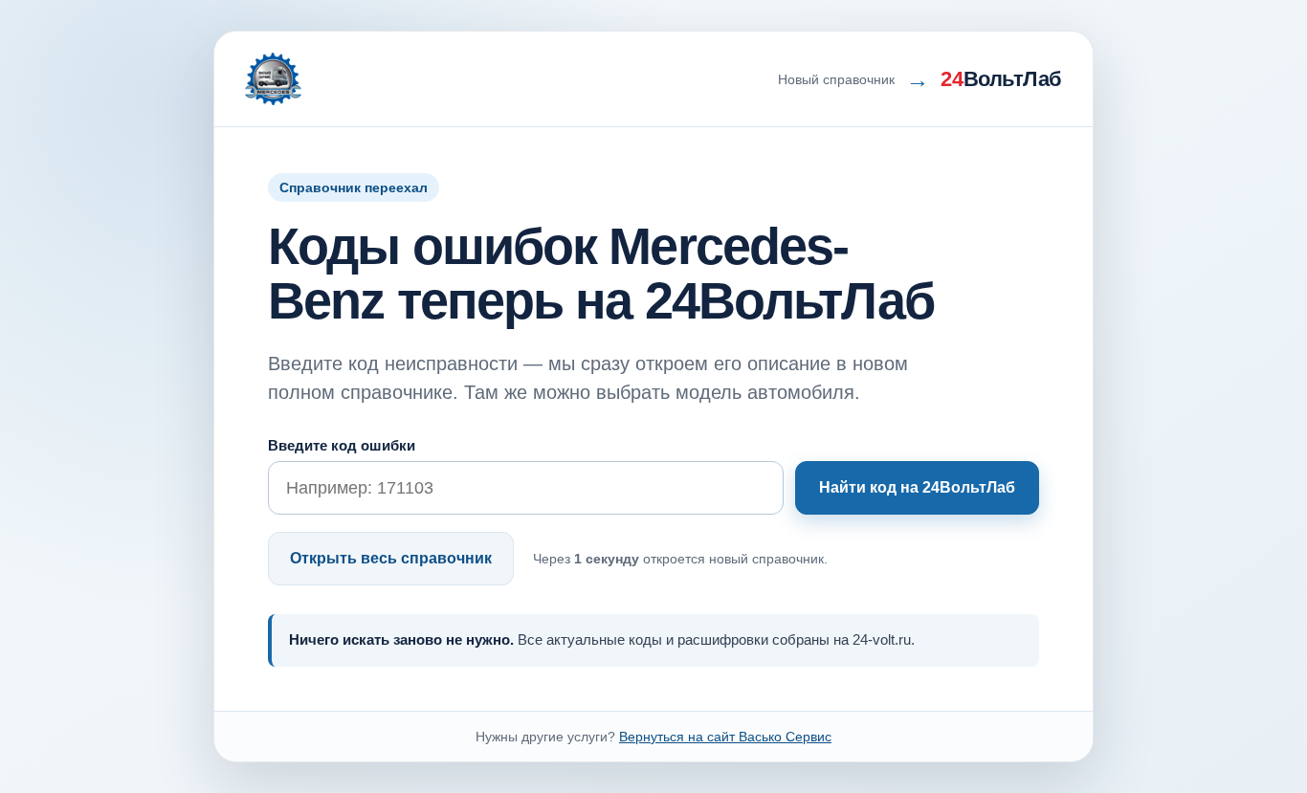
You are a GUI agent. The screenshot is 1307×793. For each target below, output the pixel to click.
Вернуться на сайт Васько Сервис (725, 736)
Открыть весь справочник (391, 558)
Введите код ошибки (341, 445)
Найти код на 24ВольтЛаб (917, 487)
